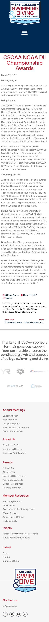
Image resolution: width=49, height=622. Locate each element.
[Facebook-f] (5, 614)
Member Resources (16, 496)
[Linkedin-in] (25, 614)
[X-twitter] (11, 614)
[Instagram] (18, 614)
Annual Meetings (14, 410)
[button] (24, 32)
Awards (8, 462)
